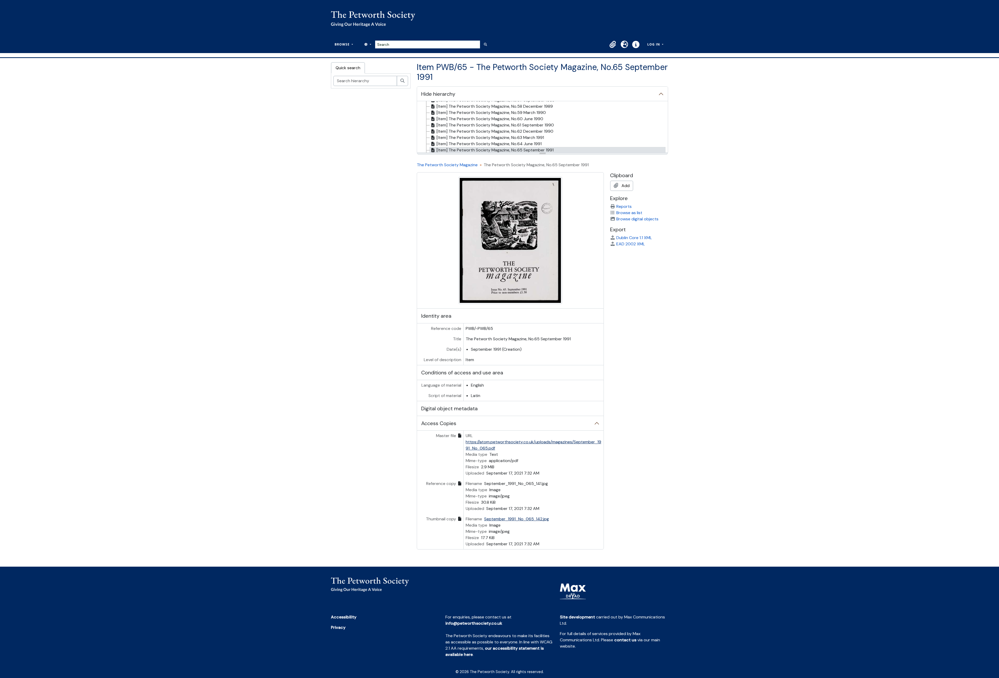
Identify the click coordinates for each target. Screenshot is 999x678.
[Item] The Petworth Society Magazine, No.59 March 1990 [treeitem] (491, 112)
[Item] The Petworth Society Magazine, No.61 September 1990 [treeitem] (495, 125)
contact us (625, 640)
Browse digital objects (637, 219)
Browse (343, 44)
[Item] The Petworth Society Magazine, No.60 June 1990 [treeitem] (490, 118)
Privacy (338, 627)
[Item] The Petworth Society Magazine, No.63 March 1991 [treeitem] (490, 137)
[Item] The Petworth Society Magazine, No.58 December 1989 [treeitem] (495, 106)
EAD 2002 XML (630, 244)
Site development (577, 617)
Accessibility (343, 617)
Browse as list (629, 212)
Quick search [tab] (348, 68)
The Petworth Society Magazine (447, 165)
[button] (613, 44)
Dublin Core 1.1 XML (634, 237)
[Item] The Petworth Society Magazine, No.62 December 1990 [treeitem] (495, 131)
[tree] (542, 127)
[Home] (375, 19)
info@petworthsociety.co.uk (473, 623)
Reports (624, 206)
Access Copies (438, 423)
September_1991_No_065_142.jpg (516, 519)
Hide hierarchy (438, 94)
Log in (654, 44)
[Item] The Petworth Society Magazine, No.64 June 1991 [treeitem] (489, 143)
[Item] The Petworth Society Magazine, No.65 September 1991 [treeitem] (495, 150)
